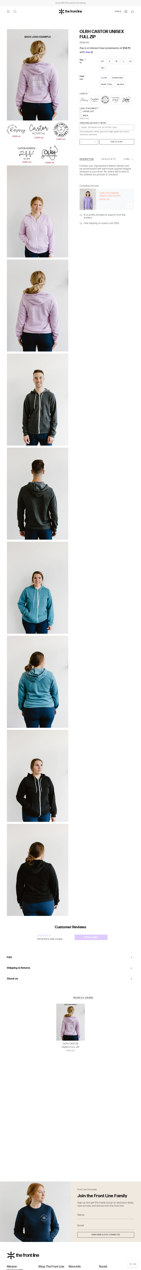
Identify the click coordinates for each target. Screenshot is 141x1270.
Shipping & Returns (18, 968)
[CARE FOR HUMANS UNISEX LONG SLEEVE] (88, 199)
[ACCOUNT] (126, 11)
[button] (15, 11)
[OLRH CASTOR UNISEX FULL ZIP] (70, 1022)
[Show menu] (8, 11)
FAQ (9, 957)
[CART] (132, 11)
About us (12, 978)
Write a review (91, 937)
